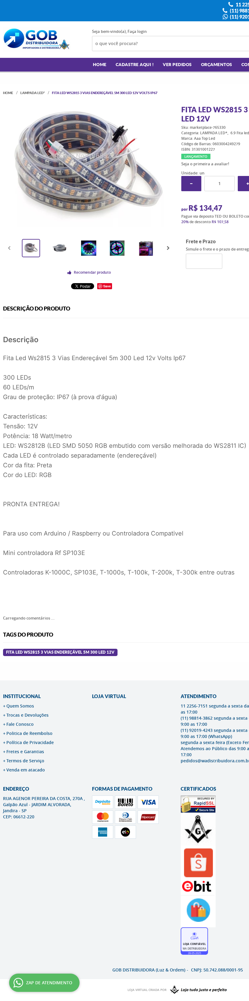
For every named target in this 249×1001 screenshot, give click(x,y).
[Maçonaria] (197, 990)
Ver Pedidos (177, 64)
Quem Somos (20, 706)
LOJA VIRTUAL (109, 696)
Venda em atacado (25, 770)
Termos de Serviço (25, 761)
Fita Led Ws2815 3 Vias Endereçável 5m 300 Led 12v (60, 652)
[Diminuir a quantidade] (191, 183)
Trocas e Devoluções (27, 715)
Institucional (22, 696)
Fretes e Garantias (25, 751)
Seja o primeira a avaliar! (205, 164)
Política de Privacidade (30, 742)
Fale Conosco (20, 724)
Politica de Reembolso (29, 733)
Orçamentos (216, 64)
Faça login (137, 31)
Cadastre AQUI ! (135, 64)
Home (100, 64)
